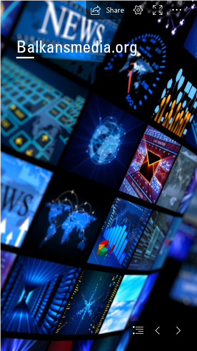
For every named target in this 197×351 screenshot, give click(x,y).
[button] (107, 10)
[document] (98, 175)
